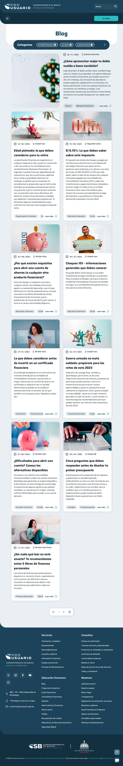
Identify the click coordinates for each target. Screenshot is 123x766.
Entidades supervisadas (91, 718)
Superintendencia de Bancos (93, 709)
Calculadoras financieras (52, 696)
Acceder (105, 19)
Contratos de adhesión (90, 654)
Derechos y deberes (89, 705)
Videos (44, 714)
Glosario (45, 701)
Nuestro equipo (87, 688)
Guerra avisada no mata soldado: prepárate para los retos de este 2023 (85, 363)
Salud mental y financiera (52, 705)
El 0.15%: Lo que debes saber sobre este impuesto (86, 153)
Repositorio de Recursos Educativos (56, 722)
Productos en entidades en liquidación (97, 649)
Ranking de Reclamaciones (92, 722)
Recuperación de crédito (52, 718)
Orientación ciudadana (51, 641)
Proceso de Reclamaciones (53, 667)
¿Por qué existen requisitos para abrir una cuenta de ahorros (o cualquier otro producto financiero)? (33, 270)
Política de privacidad (109, 758)
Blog (43, 683)
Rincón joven (47, 709)
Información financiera (51, 658)
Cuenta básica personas (91, 658)
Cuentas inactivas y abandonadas (95, 645)
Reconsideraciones (49, 649)
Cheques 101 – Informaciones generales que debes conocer (86, 265)
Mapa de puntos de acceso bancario (96, 667)
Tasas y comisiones (89, 671)
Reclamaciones (48, 645)
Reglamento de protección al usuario (96, 701)
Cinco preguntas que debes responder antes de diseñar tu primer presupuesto (87, 465)
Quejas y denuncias (50, 662)
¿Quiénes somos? (88, 683)
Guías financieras (49, 692)
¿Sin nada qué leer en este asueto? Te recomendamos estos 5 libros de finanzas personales (32, 561)
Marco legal (86, 692)
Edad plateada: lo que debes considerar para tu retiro (33, 153)
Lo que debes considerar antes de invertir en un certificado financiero (35, 363)
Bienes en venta (88, 662)
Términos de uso (94, 758)
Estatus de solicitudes (90, 641)
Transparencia (87, 696)
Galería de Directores (90, 714)
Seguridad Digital (49, 727)
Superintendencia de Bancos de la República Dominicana (44, 758)
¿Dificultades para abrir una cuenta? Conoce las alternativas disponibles (33, 465)
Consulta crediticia (49, 654)
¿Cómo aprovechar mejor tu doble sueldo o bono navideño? (86, 63)
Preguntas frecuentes (51, 688)
